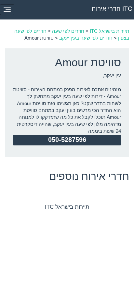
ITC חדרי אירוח (112, 8)
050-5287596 (67, 139)
